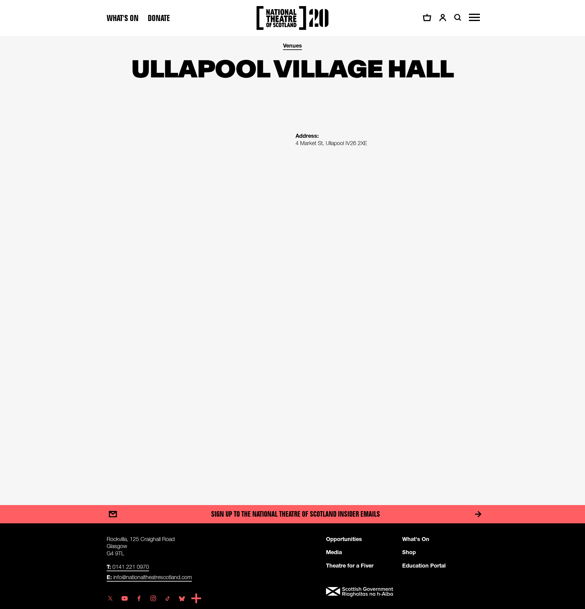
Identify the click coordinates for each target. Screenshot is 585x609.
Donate (159, 18)
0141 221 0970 (128, 566)
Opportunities (344, 539)
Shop (409, 552)
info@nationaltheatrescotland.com (149, 577)
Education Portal (424, 565)
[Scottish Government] (402, 592)
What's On (415, 539)
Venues (292, 45)
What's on (123, 18)
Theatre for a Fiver (350, 565)
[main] (292, 264)
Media (334, 552)
